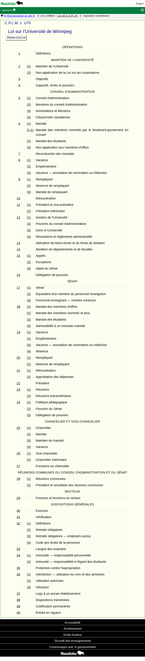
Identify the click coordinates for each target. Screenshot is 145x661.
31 (18, 517)
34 (18, 555)
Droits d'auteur (72, 634)
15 (18, 255)
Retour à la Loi (16, 37)
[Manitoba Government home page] (72, 653)
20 (18, 357)
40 (18, 612)
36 (18, 574)
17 (18, 287)
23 (18, 389)
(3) (29, 111)
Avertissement (73, 628)
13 (18, 243)
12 (18, 217)
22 (18, 383)
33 (18, 549)
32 (18, 523)
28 (18, 479)
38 (18, 600)
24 (18, 402)
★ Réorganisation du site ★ (19, 15)
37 (18, 593)
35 (18, 568)
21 (18, 370)
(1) (29, 66)
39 (18, 606)
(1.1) (30, 130)
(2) (29, 72)
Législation (7, 10)
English (140, 3)
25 (18, 428)
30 (18, 511)
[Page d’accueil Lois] (2, 15)
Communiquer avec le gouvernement (72, 646)
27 (18, 466)
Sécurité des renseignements (72, 640)
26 (18, 453)
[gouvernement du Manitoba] (12, 4)
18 (18, 306)
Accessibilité (72, 622)
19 (18, 332)
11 (18, 205)
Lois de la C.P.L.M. (67, 15)
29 (18, 498)
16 (18, 275)
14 (18, 249)
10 (18, 198)
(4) (29, 117)
